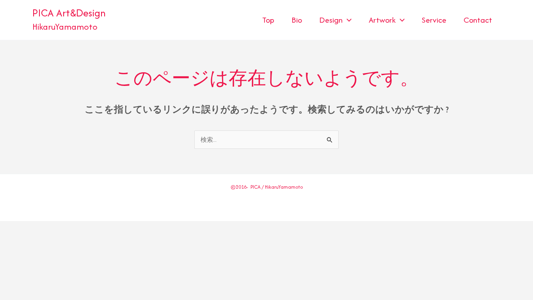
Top (268, 19)
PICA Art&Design (69, 12)
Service (434, 19)
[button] (347, 19)
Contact (478, 19)
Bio (296, 19)
